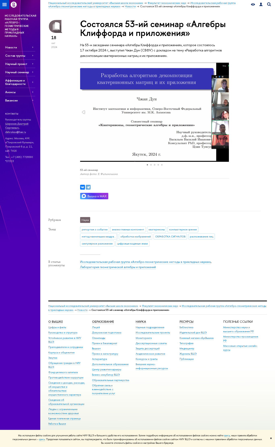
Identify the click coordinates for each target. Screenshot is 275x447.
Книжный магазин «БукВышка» (197, 338)
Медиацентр (187, 348)
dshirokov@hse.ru (15, 132)
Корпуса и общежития (61, 352)
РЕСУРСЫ (186, 322)
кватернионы (157, 229)
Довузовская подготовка (106, 332)
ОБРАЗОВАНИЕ (103, 322)
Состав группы (15, 55)
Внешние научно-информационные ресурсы (152, 366)
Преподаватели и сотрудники (65, 347)
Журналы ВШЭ (188, 353)
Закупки (52, 357)
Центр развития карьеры (106, 369)
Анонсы (10, 92)
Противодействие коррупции (65, 377)
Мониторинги (144, 338)
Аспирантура (99, 359)
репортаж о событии (95, 229)
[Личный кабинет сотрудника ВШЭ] (261, 4)
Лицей (96, 327)
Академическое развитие (150, 353)
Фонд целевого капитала (63, 372)
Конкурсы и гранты (147, 359)
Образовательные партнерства (110, 380)
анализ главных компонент (128, 229)
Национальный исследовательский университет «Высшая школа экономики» (93, 306)
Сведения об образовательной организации (66, 402)
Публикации (187, 359)
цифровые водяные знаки (132, 243)
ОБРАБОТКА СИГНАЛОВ (170, 236)
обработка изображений (135, 236)
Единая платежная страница (64, 418)
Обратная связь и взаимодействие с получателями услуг (103, 389)
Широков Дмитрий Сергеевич (16, 126)
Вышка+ (96, 348)
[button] (84, 112)
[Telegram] (88, 187)
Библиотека (186, 327)
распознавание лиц (201, 236)
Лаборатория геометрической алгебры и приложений (118, 267)
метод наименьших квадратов (99, 236)
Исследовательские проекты (153, 332)
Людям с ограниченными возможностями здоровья (63, 411)
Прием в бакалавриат (104, 343)
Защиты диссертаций (148, 348)
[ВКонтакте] (82, 187)
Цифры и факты (57, 327)
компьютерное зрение (183, 229)
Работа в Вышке (57, 423)
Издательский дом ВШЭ (193, 332)
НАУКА (141, 322)
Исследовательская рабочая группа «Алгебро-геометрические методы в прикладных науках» (145, 262)
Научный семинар (17, 72)
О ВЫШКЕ (55, 322)
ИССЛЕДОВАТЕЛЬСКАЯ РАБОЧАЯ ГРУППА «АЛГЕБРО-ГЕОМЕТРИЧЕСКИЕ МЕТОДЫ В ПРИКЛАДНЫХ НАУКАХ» (20, 26)
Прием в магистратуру (105, 353)
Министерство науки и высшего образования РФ (238, 329)
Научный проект (16, 64)
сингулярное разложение (97, 243)
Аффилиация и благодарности (15, 82)
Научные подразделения (150, 327)
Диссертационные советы (151, 343)
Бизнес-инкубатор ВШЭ (106, 374)
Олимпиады (98, 338)
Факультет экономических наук (160, 306)
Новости (11, 47)
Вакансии (11, 100)
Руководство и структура (62, 332)
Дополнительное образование (110, 364)
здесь (227, 435)
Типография (186, 343)
